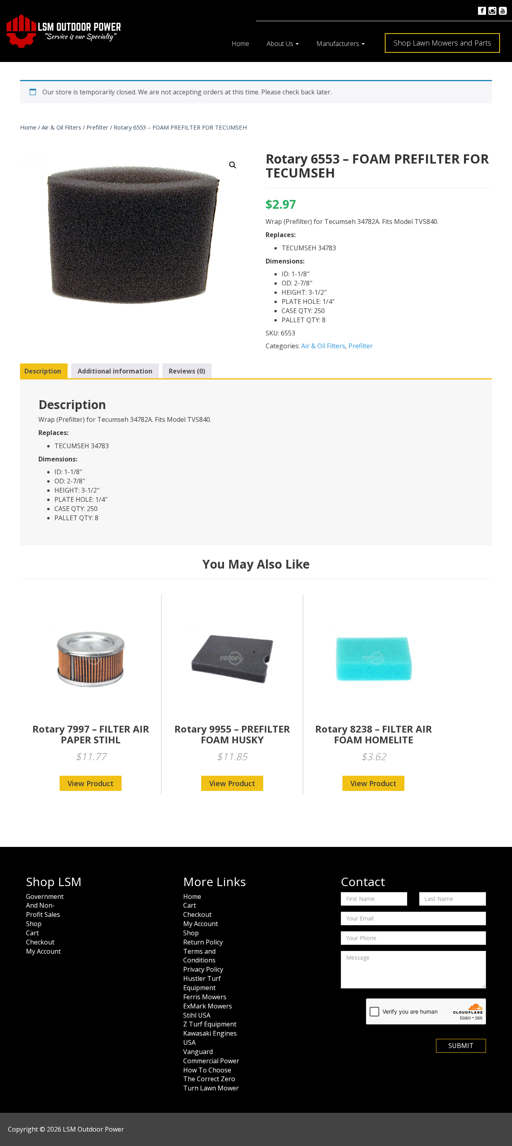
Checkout (40, 942)
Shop (34, 923)
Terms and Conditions (199, 956)
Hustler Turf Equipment (202, 983)
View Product (91, 783)
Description (42, 371)
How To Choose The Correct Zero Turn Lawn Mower (211, 1079)
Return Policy (203, 942)
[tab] (43, 371)
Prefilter (97, 127)
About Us (281, 43)
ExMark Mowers (207, 1006)
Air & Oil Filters (61, 127)
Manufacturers (338, 43)
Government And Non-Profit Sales (45, 905)
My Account (43, 951)
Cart (32, 932)
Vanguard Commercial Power (211, 1056)
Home (240, 43)
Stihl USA (196, 1015)
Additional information (115, 371)
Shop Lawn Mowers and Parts (442, 43)
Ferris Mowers (204, 996)
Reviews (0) (187, 371)
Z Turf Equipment (209, 1024)
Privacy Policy (203, 969)
